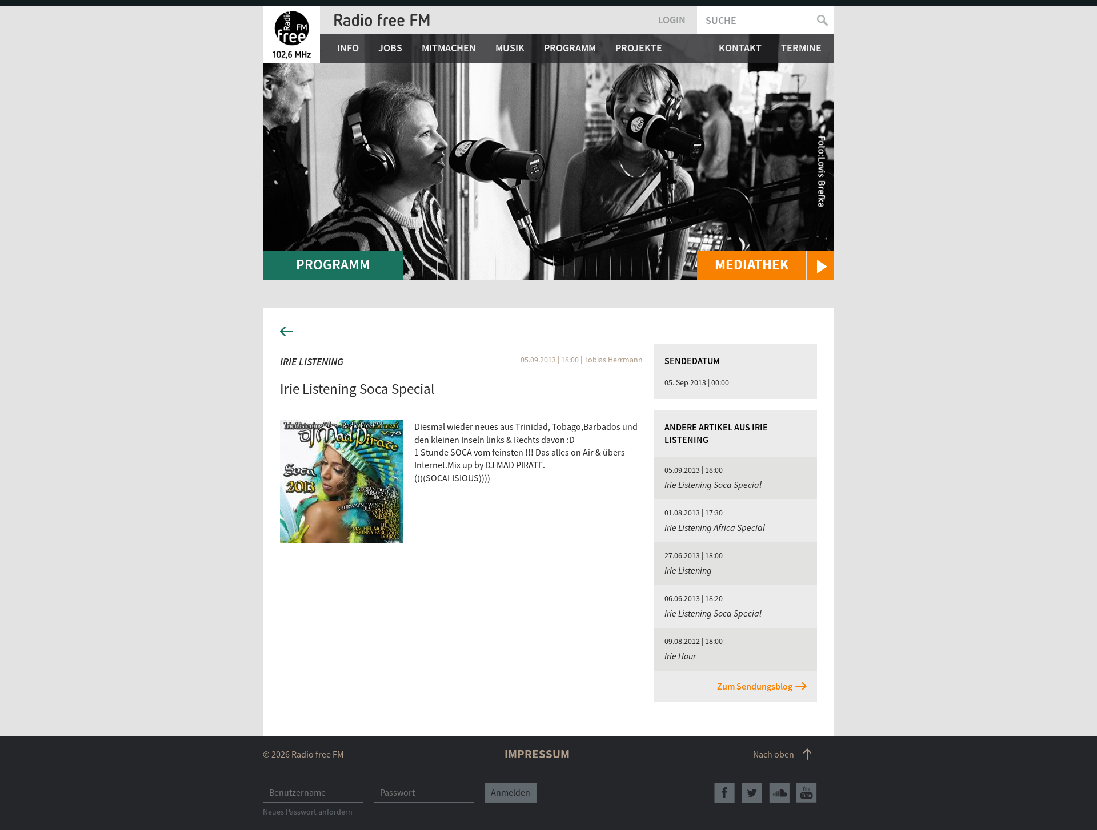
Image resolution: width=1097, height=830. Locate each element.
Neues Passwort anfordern (308, 812)
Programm (570, 47)
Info (348, 47)
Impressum (537, 753)
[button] (765, 265)
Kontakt (740, 47)
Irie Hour (680, 656)
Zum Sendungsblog (754, 686)
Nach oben (773, 754)
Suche (721, 20)
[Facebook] (724, 793)
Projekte (638, 47)
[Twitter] (752, 793)
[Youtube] (806, 793)
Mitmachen (449, 47)
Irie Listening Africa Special (714, 527)
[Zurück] (548, 334)
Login (672, 19)
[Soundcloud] (779, 793)
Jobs (390, 47)
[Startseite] (291, 34)
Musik (510, 47)
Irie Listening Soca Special (713, 484)
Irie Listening (311, 361)
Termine (801, 47)
